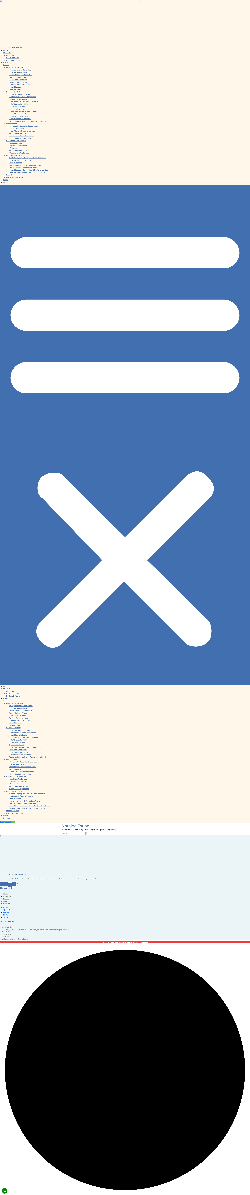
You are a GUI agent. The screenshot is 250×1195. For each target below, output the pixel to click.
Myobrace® (13, 148)
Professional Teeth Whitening (21, 160)
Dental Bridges (15, 89)
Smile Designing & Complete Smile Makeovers (27, 158)
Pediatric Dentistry (13, 92)
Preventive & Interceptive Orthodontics (25, 111)
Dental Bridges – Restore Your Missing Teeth (27, 172)
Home (5, 50)
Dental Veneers (15, 163)
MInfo (5, 180)
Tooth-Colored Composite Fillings (23, 168)
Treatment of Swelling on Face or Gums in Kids (27, 121)
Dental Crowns (15, 87)
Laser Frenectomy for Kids (20, 119)
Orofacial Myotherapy (14, 177)
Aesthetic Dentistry (14, 155)
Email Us (5, 937)
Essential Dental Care (14, 68)
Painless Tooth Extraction (19, 85)
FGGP (5, 63)
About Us (7, 53)
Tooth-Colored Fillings (18, 77)
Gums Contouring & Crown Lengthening (25, 165)
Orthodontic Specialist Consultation (23, 126)
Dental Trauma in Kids (18, 114)
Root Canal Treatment (18, 80)
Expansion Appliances (18, 146)
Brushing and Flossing (18, 72)
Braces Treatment (16, 129)
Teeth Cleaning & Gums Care (20, 75)
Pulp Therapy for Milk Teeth (20, 104)
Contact (6, 182)
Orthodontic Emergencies (20, 138)
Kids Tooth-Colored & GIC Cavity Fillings (25, 102)
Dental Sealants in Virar (18, 99)
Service (6, 65)
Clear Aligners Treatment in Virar (22, 131)
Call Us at (5, 932)
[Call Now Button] (4, 1191)
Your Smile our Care (15, 47)
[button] (125, 435)
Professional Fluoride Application (22, 97)
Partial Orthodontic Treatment (21, 136)
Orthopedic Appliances (18, 151)
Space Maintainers (16, 109)
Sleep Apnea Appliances (19, 153)
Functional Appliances (18, 143)
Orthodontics (11, 124)
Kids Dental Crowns (17, 107)
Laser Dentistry (12, 175)
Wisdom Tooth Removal (18, 82)
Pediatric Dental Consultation (21, 94)
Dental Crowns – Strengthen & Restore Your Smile (29, 170)
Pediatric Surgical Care (18, 116)
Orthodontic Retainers (18, 133)
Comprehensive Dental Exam (21, 70)
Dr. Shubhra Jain (12, 58)
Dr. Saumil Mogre (13, 60)
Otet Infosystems (141, 942)
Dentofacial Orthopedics (16, 141)
